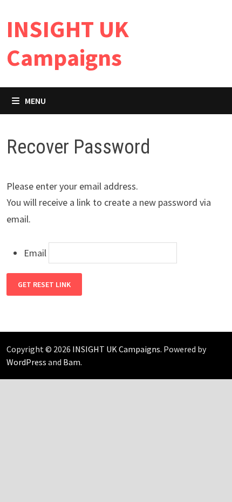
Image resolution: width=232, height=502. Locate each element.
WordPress (26, 362)
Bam (71, 362)
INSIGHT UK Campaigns (67, 43)
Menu (35, 100)
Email (35, 253)
